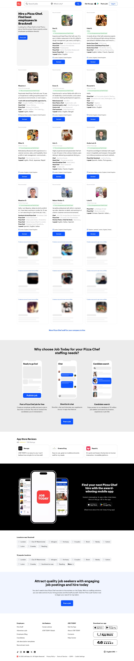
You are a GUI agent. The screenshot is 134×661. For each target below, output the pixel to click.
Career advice (47, 627)
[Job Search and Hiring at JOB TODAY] (19, 4)
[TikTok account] (17, 652)
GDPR (71, 656)
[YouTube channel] (28, 652)
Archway (66, 542)
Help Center (72, 638)
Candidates (21, 638)
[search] (78, 4)
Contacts (71, 634)
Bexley (97, 542)
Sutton (107, 542)
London (23, 542)
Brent (88, 542)
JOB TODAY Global (48, 630)
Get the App (72, 627)
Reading (44, 546)
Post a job (104, 4)
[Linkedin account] (35, 652)
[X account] (31, 652)
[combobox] (39, 3)
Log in (113, 4)
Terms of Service (62, 656)
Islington (54, 542)
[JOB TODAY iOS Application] (92, 504)
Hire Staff (20, 627)
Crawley (33, 546)
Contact (58, 62)
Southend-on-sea (47, 564)
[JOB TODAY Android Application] (106, 504)
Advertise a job (22, 630)
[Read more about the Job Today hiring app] (99, 510)
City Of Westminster (38, 542)
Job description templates (26, 641)
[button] (67, 38)
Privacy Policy (51, 656)
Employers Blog (22, 634)
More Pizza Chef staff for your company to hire (67, 330)
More (70, 564)
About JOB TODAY (74, 630)
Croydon (77, 542)
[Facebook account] (24, 652)
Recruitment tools (23, 645)
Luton (23, 546)
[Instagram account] (21, 652)
